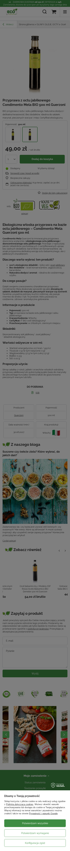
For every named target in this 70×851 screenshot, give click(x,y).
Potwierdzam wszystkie (35, 823)
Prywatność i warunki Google (43, 813)
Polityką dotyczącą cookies (19, 804)
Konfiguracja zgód (35, 843)
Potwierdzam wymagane (35, 833)
